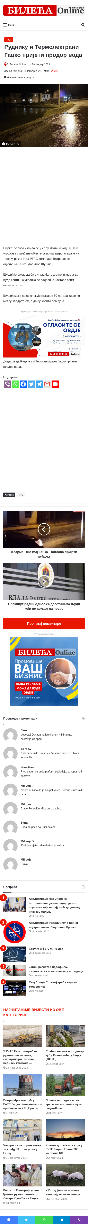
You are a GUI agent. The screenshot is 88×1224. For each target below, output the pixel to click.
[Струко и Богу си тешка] (14, 954)
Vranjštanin (28, 767)
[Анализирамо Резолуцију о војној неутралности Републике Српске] (14, 932)
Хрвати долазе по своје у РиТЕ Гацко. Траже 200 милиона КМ (64, 1149)
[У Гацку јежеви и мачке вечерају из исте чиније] (65, 1175)
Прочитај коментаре (44, 624)
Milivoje (26, 785)
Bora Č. (26, 748)
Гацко (9, 39)
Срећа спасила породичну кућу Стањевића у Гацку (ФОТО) (65, 1055)
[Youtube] (55, 384)
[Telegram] (39, 384)
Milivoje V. (28, 841)
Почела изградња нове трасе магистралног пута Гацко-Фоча (64, 1104)
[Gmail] (47, 384)
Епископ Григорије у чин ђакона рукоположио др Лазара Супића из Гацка (21, 1194)
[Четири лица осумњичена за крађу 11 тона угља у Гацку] (22, 1130)
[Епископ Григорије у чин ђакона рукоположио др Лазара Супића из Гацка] (22, 1175)
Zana (24, 822)
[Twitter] (31, 384)
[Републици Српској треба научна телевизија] (14, 988)
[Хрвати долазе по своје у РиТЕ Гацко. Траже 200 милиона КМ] (65, 1130)
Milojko (26, 804)
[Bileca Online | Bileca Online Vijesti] (44, 10)
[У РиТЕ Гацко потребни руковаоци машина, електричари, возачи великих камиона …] (22, 1036)
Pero (24, 730)
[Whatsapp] (15, 384)
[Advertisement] (44, 195)
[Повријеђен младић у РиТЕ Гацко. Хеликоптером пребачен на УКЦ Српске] (22, 1085)
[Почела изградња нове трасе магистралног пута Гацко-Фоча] (65, 1085)
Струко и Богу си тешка (46, 948)
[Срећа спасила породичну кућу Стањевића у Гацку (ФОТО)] (65, 1036)
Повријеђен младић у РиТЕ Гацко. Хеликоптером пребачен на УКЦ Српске (22, 1104)
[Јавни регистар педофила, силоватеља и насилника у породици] (14, 970)
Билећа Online (18, 64)
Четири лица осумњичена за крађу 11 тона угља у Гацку (22, 1149)
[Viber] (7, 384)
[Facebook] (23, 384)
